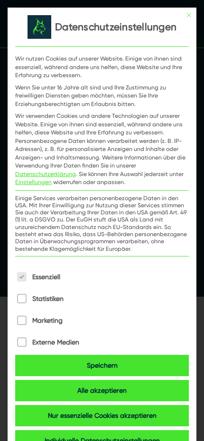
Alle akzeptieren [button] (102, 390)
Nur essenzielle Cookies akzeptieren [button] (102, 415)
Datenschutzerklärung (45, 174)
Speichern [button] (102, 365)
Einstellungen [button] (33, 182)
